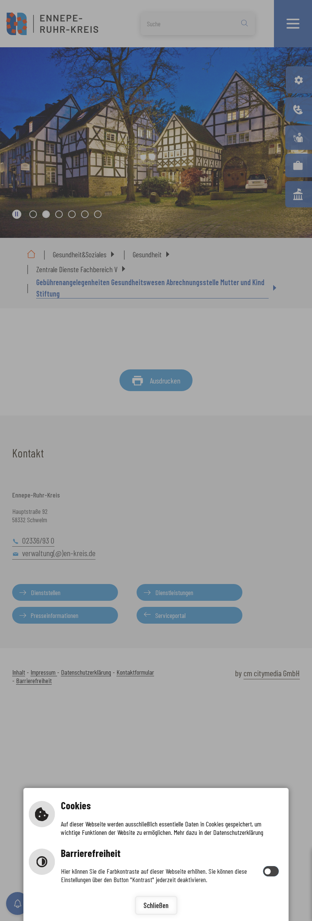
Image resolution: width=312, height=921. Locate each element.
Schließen (156, 905)
